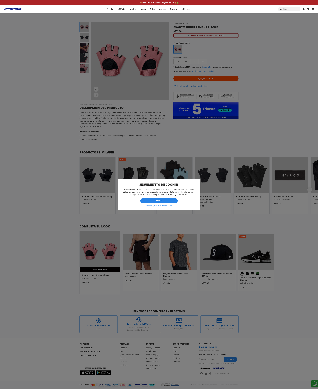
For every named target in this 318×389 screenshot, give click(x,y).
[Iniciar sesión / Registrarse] (303, 9)
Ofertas (186, 9)
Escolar (110, 9)
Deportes (174, 9)
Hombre (133, 9)
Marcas (162, 9)
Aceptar (159, 201)
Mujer (143, 9)
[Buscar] (280, 9)
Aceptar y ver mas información (159, 205)
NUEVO (121, 9)
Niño (152, 9)
